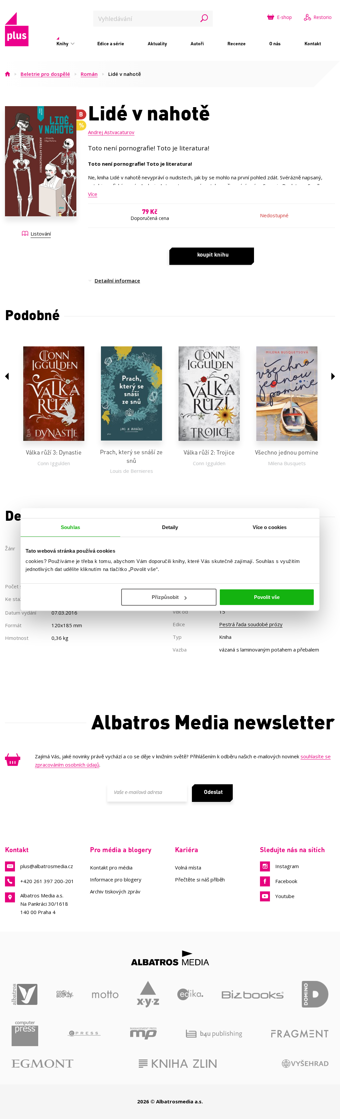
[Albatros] (25, 994)
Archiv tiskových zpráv (115, 891)
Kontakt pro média (111, 867)
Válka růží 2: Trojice (209, 452)
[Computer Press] (25, 1033)
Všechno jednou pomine (286, 452)
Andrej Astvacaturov (111, 132)
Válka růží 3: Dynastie (54, 452)
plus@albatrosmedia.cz (46, 866)
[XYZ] (148, 994)
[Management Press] (143, 1033)
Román (89, 74)
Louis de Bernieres (131, 470)
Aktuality (157, 43)
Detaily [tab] (170, 527)
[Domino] (315, 994)
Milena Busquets (287, 463)
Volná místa (188, 867)
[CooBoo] (65, 994)
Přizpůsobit (165, 597)
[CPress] (84, 1033)
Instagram (287, 866)
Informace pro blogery (115, 879)
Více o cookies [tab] (270, 527)
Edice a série (110, 43)
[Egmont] (42, 1063)
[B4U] (214, 1033)
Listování (41, 233)
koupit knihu (213, 254)
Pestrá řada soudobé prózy (251, 624)
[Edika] (190, 994)
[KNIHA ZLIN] (177, 1063)
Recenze (236, 43)
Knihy (62, 43)
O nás (275, 43)
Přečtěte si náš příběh (200, 879)
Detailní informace (117, 280)
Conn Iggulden (54, 463)
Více (92, 194)
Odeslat (213, 791)
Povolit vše (267, 597)
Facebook (286, 881)
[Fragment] (300, 1033)
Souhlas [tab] (70, 527)
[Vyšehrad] (305, 1063)
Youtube (285, 896)
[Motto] (105, 994)
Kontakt (312, 43)
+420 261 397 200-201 (47, 881)
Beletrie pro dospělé (45, 74)
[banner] (17, 29)
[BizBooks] (252, 994)
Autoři (197, 43)
